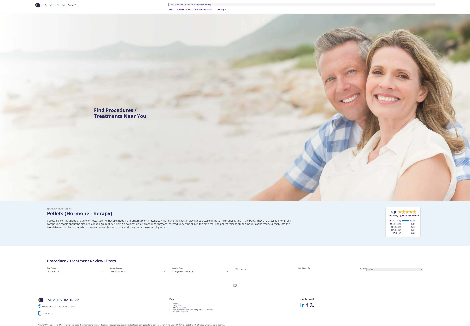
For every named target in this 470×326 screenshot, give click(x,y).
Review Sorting (116, 268)
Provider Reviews (184, 9)
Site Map (175, 304)
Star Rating (51, 268)
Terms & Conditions (179, 307)
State (237, 269)
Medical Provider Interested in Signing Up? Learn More (192, 310)
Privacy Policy (177, 306)
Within (363, 269)
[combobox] (203, 9)
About (171, 9)
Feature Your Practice (180, 311)
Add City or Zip (304, 268)
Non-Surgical (65, 208)
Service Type (177, 268)
